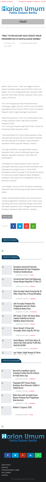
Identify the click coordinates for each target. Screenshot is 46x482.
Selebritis (33, 312)
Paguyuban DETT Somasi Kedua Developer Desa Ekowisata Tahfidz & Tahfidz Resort (26, 385)
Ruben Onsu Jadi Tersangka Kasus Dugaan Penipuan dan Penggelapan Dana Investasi (26, 398)
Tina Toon (7, 217)
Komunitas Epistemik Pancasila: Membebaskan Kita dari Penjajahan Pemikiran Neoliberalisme (27, 269)
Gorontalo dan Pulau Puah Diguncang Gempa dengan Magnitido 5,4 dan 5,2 (27, 280)
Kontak (5, 475)
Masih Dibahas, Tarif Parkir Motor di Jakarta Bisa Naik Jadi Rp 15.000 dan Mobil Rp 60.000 (27, 343)
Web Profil (6, 465)
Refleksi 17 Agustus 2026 (22, 407)
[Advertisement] (23, 65)
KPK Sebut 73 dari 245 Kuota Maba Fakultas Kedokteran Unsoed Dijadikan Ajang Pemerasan (27, 318)
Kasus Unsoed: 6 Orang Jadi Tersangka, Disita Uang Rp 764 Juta (26, 329)
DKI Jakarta (34, 348)
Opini (31, 275)
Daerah (32, 286)
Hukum (32, 324)
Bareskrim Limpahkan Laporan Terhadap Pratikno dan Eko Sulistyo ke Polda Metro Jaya (26, 373)
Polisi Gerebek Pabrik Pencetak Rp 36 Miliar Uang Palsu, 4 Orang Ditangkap (28, 292)
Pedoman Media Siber (10, 470)
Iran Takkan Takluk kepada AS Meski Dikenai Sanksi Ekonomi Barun (27, 353)
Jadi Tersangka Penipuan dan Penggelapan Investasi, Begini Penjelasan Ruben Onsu (24, 306)
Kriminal (33, 298)
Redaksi (5, 467)
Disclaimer (6, 473)
